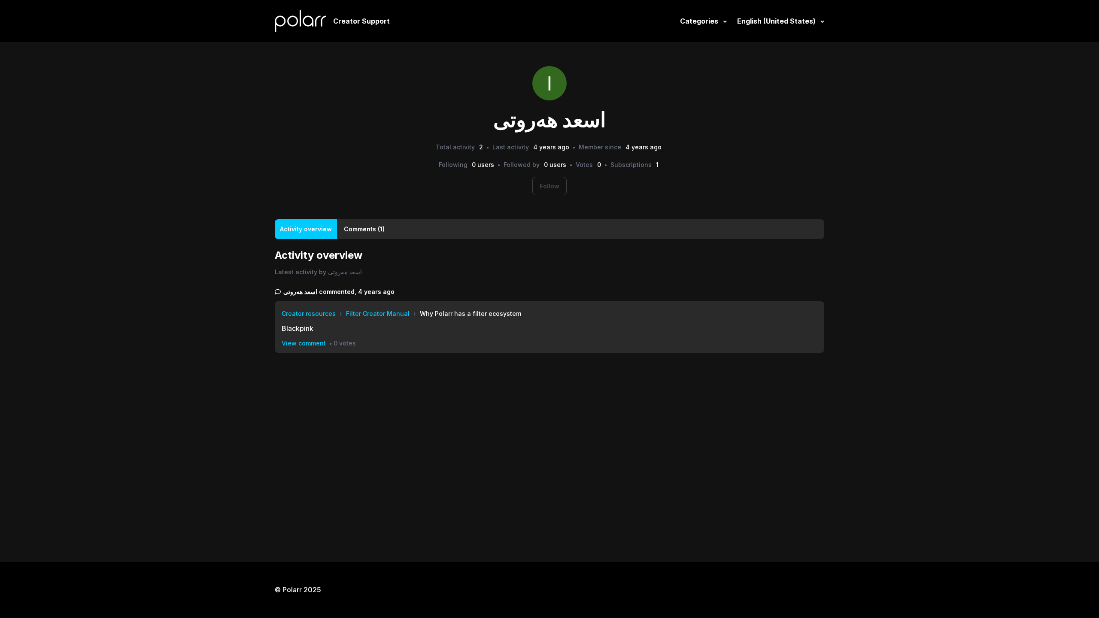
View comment (304, 343)
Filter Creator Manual (378, 313)
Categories (700, 21)
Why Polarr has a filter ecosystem (470, 313)
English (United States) (777, 21)
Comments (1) (364, 229)
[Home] (300, 21)
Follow (549, 186)
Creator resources (309, 313)
